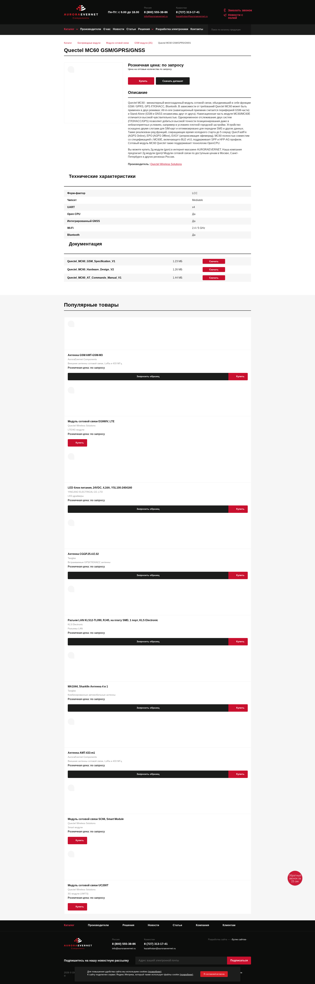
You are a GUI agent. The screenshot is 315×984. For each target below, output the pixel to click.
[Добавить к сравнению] (71, 69)
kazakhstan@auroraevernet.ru (192, 16)
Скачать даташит (172, 81)
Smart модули (75, 827)
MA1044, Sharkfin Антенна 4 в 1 (88, 686)
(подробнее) (154, 971)
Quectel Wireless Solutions (166, 164)
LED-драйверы (76, 496)
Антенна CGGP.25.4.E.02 (83, 554)
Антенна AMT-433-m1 (81, 752)
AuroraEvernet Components (82, 359)
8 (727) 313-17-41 (188, 12)
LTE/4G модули (76, 429)
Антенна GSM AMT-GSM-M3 (85, 355)
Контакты (196, 29)
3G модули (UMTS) (78, 893)
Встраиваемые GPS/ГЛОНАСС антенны (89, 562)
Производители (90, 29)
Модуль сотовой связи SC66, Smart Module (96, 819)
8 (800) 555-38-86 (156, 12)
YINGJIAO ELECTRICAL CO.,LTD (85, 492)
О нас (107, 29)
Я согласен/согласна (214, 974)
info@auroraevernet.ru (156, 16)
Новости (118, 29)
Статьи (131, 29)
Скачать (214, 261)
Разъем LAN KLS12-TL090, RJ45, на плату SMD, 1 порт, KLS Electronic (113, 620)
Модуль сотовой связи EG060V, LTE (91, 421)
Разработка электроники (172, 29)
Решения (144, 29)
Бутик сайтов (239, 939)
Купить (143, 81)
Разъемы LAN (75, 628)
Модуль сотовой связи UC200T (88, 885)
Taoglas (72, 558)
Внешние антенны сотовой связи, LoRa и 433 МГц (95, 363)
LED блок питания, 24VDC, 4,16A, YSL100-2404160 (100, 487)
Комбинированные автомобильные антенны (92, 694)
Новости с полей (235, 16)
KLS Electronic (75, 624)
